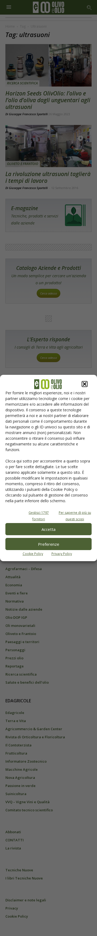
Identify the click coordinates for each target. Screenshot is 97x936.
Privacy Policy (61, 553)
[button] (84, 384)
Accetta (48, 529)
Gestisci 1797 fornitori (39, 515)
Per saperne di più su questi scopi (75, 515)
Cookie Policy (33, 553)
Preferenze (48, 544)
